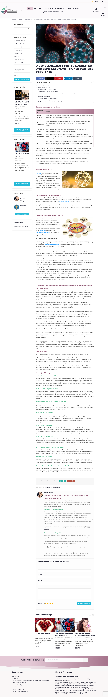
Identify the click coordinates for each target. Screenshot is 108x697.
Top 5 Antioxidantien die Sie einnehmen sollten (22, 155)
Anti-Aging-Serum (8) (20, 66)
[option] (22, 107)
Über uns (15, 678)
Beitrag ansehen (24, 209)
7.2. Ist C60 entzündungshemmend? (47, 100)
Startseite (16, 676)
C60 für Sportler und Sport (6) (19, 70)
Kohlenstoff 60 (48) (20, 40)
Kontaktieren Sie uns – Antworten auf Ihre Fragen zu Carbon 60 (31, 680)
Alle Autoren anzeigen (22, 214)
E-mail (40, 574)
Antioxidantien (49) (20, 44)
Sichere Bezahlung (18, 689)
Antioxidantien (56, 487)
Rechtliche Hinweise (18, 687)
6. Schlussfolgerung (42, 94)
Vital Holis (23, 205)
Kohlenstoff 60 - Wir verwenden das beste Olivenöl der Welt (22, 103)
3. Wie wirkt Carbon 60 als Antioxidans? (46, 89)
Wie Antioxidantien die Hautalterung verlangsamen (85, 634)
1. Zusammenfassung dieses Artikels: (46, 86)
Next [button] (31, 108)
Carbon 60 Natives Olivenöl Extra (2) (21, 74)
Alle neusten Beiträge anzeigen (22, 130)
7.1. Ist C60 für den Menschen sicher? (47, 98)
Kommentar (41, 587)
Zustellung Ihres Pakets (19, 683)
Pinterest (59, 78)
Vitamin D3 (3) (18, 50)
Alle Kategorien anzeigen (22, 79)
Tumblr (77, 78)
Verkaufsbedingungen (19, 685)
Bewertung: (41, 603)
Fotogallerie (18, 222)
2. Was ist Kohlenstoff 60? (43, 87)
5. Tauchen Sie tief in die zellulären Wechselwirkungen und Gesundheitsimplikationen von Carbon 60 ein (63, 93)
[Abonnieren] (85, 660)
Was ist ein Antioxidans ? (43, 634)
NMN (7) (17, 56)
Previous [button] (13, 108)
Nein (72, 481)
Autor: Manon (48, 492)
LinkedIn (68, 78)
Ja (63, 481)
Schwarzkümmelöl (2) (20, 59)
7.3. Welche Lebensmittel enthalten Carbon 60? (50, 102)
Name (39, 568)
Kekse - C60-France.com (20, 691)
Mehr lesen (17, 123)
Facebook (41, 78)
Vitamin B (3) (18, 53)
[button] (45, 8)
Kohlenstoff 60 (48, 487)
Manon (22, 197)
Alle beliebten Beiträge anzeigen (22, 184)
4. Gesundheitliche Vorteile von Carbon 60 (47, 91)
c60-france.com (48, 515)
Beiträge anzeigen (24, 201)
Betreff (40, 580)
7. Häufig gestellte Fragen (43, 96)
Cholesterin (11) (19, 63)
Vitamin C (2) (18, 47)
